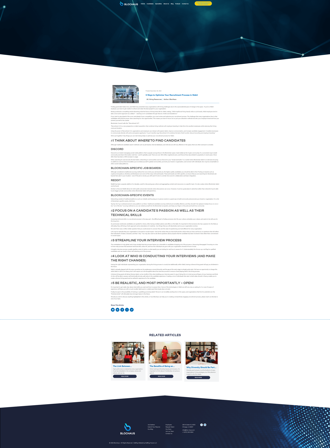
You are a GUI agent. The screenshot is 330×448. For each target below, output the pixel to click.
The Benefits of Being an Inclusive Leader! (161, 366)
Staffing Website (138, 443)
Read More (129, 376)
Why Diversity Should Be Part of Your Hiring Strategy (200, 367)
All (147, 99)
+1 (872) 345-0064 (187, 432)
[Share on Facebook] (122, 310)
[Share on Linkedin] (117, 310)
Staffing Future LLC (151, 443)
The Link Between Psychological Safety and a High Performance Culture (126, 366)
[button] (203, 3)
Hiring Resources (155, 99)
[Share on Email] (113, 310)
